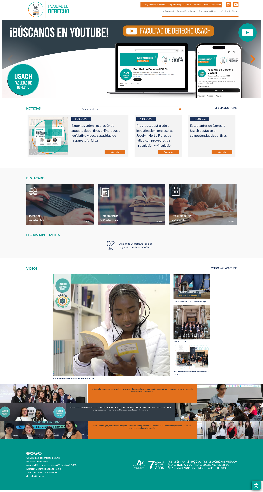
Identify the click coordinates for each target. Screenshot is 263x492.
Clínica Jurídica (229, 11)
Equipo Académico (208, 11)
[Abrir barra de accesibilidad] (256, 485)
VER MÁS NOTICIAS (225, 107)
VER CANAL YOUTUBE (224, 267)
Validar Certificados (212, 4)
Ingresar (87, 221)
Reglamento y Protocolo (155, 4)
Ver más (115, 152)
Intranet (197, 4)
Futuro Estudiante (186, 11)
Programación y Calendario (179, 4)
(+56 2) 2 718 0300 (46, 472)
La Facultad (168, 11)
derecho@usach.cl (35, 475)
